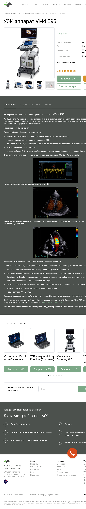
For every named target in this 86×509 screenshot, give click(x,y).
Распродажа (62, 472)
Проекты (56, 4)
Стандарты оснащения (67, 475)
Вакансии (34, 469)
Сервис (45, 4)
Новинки (61, 467)
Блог (32, 472)
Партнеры (34, 475)
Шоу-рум (67, 4)
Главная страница (10, 13)
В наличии (61, 464)
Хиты (59, 469)
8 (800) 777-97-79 (12, 466)
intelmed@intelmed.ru (52, 302)
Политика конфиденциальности (44, 495)
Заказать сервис (69, 86)
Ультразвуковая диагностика (33, 13)
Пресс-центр (36, 467)
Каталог (25, 4)
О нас (35, 4)
